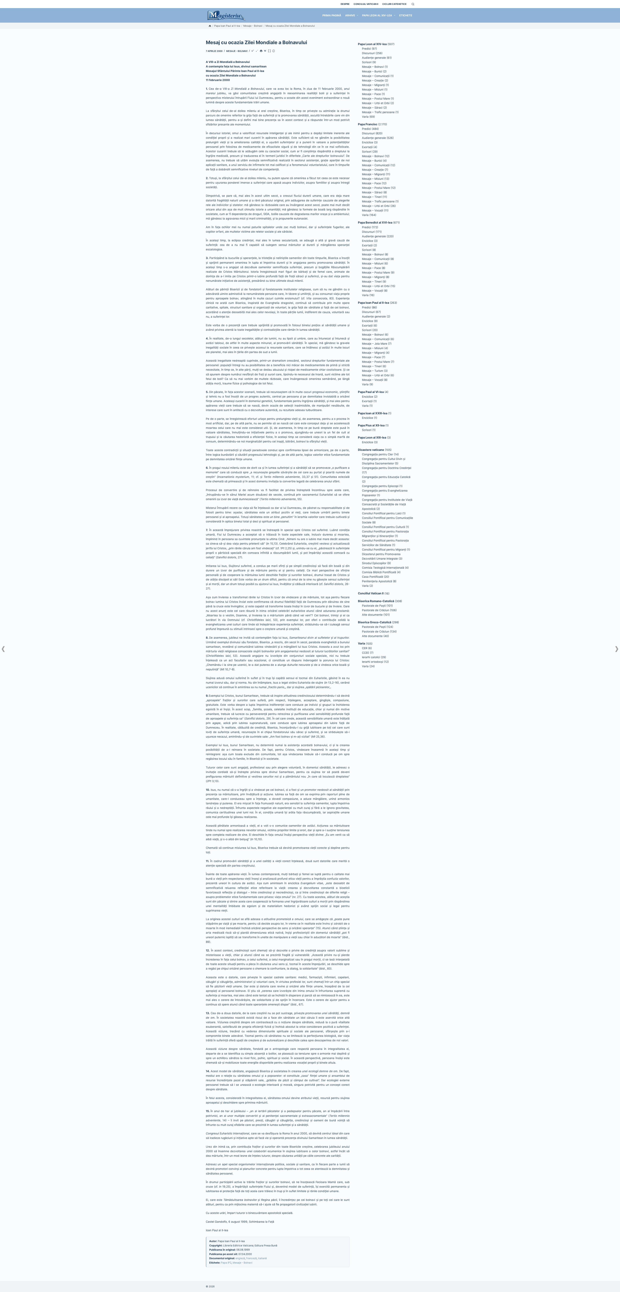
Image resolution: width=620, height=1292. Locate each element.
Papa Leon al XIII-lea (372, 437)
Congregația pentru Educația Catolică (386, 477)
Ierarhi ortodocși (372, 661)
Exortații (367, 147)
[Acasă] (210, 26)
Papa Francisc (367, 124)
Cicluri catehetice (394, 4)
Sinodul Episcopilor (374, 563)
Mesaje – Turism (372, 370)
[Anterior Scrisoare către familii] (3, 649)
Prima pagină (331, 15)
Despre (345, 4)
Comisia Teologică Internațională (383, 567)
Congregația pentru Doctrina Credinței (386, 468)
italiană (262, 1258)
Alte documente (372, 614)
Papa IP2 (226, 1262)
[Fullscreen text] (270, 51)
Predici (366, 48)
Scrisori (367, 62)
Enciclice (367, 142)
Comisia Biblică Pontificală (379, 572)
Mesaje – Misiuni (372, 89)
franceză (251, 1258)
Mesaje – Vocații (372, 210)
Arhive (350, 15)
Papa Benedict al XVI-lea (375, 222)
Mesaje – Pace (371, 94)
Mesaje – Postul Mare (376, 98)
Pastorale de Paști (374, 605)
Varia (365, 116)
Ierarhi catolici (371, 657)
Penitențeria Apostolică (377, 581)
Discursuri (368, 53)
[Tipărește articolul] (262, 51)
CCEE (365, 652)
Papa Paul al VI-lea (371, 392)
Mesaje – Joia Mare (374, 343)
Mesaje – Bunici (372, 71)
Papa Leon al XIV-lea (377, 15)
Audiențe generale (374, 57)
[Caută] (413, 4)
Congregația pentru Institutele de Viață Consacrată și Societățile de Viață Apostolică (387, 504)
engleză (240, 1258)
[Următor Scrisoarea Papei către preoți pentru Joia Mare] (616, 649)
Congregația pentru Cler (377, 454)
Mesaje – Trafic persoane (378, 112)
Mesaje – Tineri (372, 196)
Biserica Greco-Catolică (374, 622)
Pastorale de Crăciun (375, 610)
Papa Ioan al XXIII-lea (372, 413)
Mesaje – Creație (373, 80)
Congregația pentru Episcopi (380, 486)
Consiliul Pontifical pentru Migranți (384, 549)
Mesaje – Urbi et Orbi (376, 103)
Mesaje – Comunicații (376, 76)
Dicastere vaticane (371, 449)
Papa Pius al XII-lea (371, 425)
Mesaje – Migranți (373, 85)
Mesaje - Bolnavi (252, 25)
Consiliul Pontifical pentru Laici (382, 513)
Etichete (405, 15)
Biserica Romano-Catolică (376, 601)
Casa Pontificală (372, 576)
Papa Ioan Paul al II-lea (227, 25)
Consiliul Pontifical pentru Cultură (383, 527)
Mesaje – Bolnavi (373, 66)
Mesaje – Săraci (372, 107)
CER (364, 648)
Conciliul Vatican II (366, 4)
